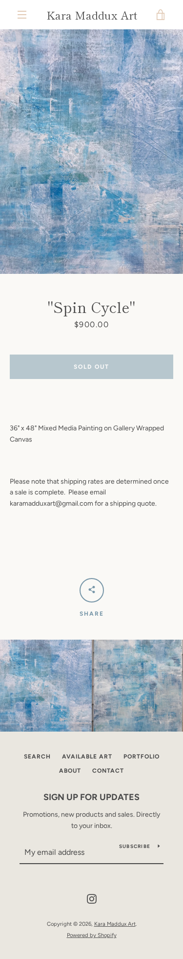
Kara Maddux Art (91, 14)
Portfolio (141, 756)
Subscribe (134, 846)
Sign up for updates (91, 797)
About (70, 770)
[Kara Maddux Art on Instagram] (92, 898)
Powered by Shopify (92, 935)
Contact (108, 770)
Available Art (87, 756)
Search (37, 756)
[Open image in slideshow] (91, 151)
